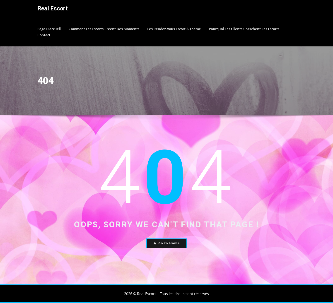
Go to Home (169, 243)
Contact (43, 35)
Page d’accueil (49, 28)
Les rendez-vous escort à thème (174, 28)
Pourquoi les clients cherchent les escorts (244, 28)
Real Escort (52, 8)
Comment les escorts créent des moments (104, 28)
